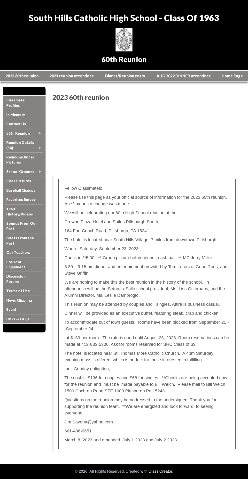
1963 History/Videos (19, 211)
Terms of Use (18, 291)
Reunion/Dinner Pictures (20, 159)
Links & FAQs (18, 319)
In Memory (15, 114)
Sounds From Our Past (21, 226)
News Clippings (19, 300)
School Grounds (20, 171)
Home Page (232, 76)
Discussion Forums (16, 278)
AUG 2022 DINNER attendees (183, 76)
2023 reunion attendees (71, 76)
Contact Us (16, 124)
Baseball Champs (20, 190)
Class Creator (160, 471)
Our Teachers (18, 252)
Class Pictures (18, 181)
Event (11, 309)
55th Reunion (18, 133)
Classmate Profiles (15, 102)
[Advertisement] (146, 140)
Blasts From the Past (20, 240)
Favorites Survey (21, 199)
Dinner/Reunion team (125, 76)
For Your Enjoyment (15, 264)
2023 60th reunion (22, 76)
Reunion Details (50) (20, 145)
